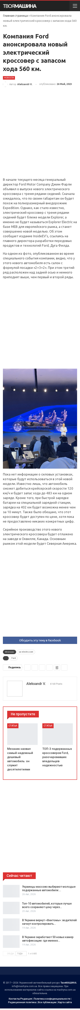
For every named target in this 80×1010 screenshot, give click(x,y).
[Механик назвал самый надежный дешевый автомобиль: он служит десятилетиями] (22, 734)
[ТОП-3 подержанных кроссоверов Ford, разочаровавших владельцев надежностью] (57, 734)
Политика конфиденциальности (52, 998)
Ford (13, 658)
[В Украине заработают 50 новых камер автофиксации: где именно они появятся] (11, 941)
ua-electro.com (26, 652)
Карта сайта (65, 1002)
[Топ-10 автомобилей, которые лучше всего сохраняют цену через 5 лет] (11, 908)
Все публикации (47, 1002)
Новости (9, 78)
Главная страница (15, 15)
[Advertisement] (40, 135)
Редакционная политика (22, 1002)
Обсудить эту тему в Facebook (40, 640)
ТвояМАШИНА (69, 982)
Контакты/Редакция (20, 998)
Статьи (13, 725)
